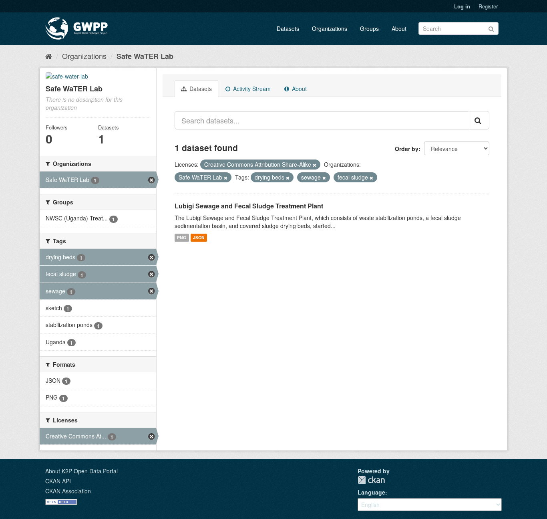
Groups (369, 28)
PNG (181, 237)
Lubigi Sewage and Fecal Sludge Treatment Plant (249, 205)
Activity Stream (251, 89)
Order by (406, 149)
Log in (462, 6)
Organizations (329, 28)
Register (488, 6)
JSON (199, 237)
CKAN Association (68, 491)
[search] (478, 120)
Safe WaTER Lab (145, 56)
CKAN (371, 480)
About (399, 28)
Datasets (288, 28)
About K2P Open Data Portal (81, 471)
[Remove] (314, 165)
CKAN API (58, 481)
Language (371, 492)
